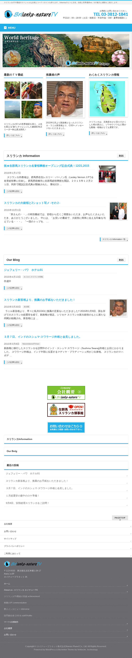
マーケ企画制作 (11, 622)
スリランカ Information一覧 (113, 239)
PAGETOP (120, 518)
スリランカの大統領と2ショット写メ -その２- (32, 202)
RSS (121, 155)
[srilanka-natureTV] (31, 14)
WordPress (51, 649)
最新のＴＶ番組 (13, 74)
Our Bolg (12, 451)
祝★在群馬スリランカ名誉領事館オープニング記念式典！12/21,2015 (46, 165)
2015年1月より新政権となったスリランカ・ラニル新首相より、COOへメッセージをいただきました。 (65, 125)
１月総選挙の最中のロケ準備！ (23, 495)
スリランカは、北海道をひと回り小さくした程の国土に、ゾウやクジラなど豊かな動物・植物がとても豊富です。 (107, 125)
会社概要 (8, 524)
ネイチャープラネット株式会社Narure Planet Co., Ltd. (62, 646)
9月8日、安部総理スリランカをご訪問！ (28, 503)
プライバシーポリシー (14, 546)
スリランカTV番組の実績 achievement (22, 596)
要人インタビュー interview (16, 609)
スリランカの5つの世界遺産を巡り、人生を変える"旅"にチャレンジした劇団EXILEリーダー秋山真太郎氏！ (23, 127)
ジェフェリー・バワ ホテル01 (23, 269)
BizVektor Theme (66, 649)
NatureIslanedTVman (31, 344)
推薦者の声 (53, 74)
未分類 (26, 307)
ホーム (7, 583)
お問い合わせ (10, 531)
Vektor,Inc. (82, 649)
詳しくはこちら (13, 135)
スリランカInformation (19, 439)
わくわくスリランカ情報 (104, 74)
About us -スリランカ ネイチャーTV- (21, 590)
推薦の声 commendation (15, 602)
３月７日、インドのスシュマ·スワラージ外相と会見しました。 (43, 336)
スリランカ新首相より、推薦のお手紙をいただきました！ (39, 299)
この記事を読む (13, 191)
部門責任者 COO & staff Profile (18, 615)
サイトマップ (10, 539)
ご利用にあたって (12, 553)
